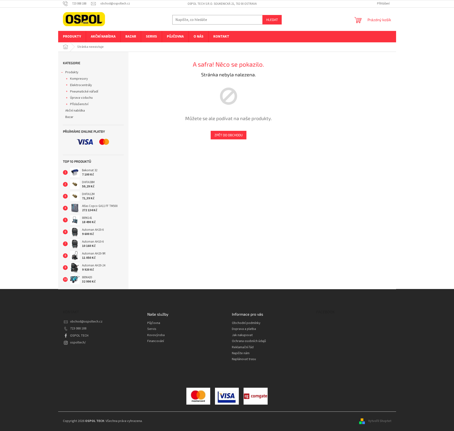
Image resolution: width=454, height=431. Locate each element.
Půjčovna (153, 323)
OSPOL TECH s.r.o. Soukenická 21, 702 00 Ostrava (222, 4)
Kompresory (79, 78)
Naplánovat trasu (244, 359)
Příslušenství (79, 104)
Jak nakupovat (242, 335)
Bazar (69, 117)
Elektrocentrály (81, 85)
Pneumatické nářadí (84, 91)
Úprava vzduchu (81, 97)
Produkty (71, 72)
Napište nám (241, 353)
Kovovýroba (156, 335)
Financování (155, 341)
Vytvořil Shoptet (379, 421)
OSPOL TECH (79, 335)
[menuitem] (72, 36)
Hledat (272, 20)
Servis (151, 329)
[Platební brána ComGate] (198, 396)
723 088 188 (78, 328)
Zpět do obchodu (228, 135)
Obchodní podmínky (246, 323)
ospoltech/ (78, 342)
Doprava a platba (244, 329)
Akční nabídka (75, 110)
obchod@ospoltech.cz (86, 321)
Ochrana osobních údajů (249, 341)
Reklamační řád (243, 347)
